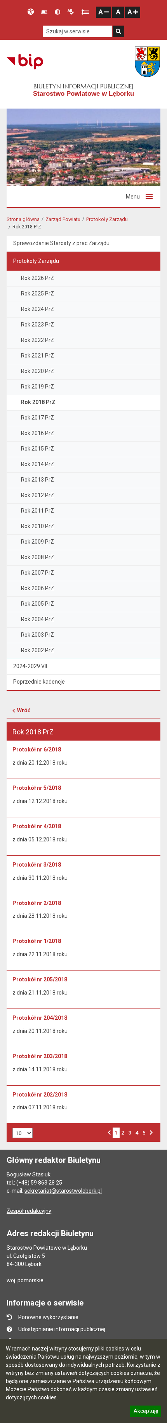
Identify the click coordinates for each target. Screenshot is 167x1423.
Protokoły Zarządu (107, 219)
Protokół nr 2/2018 (36, 903)
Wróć (23, 710)
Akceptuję (145, 1412)
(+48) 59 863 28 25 (39, 1183)
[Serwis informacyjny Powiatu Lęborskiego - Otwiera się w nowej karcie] (147, 62)
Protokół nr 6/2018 (36, 749)
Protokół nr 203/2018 (39, 1056)
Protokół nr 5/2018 (36, 788)
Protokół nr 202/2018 (39, 1094)
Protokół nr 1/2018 (36, 941)
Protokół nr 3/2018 (36, 865)
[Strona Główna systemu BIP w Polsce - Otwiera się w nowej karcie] (25, 61)
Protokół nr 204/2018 (39, 1018)
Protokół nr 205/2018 (39, 979)
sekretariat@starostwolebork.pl (63, 1191)
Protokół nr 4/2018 (36, 826)
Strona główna (23, 219)
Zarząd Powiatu (62, 219)
